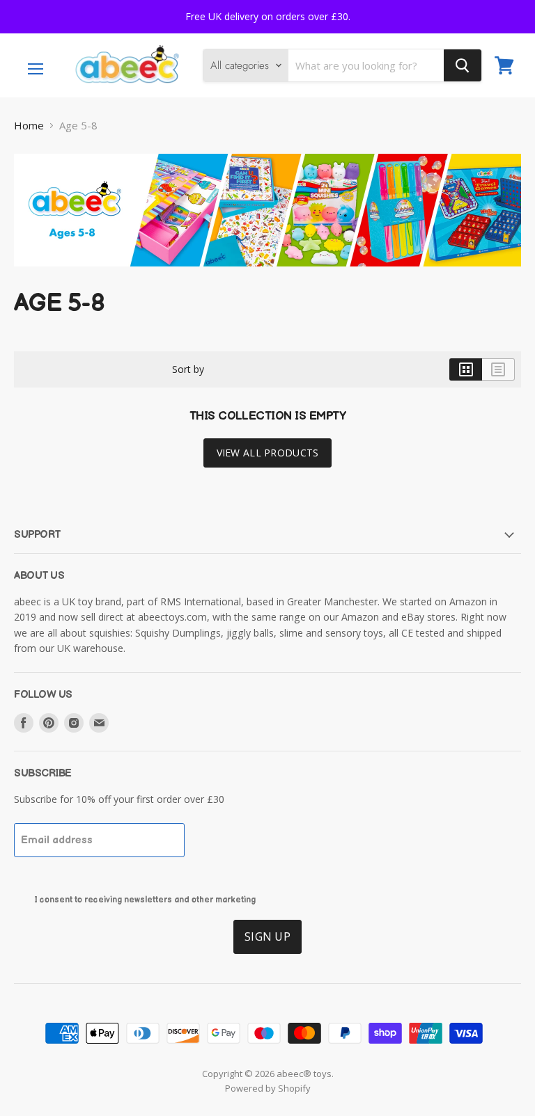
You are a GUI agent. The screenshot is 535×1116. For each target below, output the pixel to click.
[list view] (498, 369)
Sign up (267, 936)
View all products (268, 452)
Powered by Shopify (268, 1088)
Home (29, 125)
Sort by (188, 369)
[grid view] (465, 369)
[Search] (462, 65)
